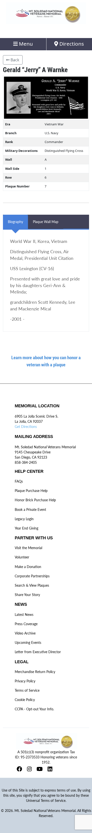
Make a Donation (28, 567)
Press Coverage (26, 624)
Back (14, 60)
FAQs (19, 481)
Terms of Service (27, 690)
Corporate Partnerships (32, 576)
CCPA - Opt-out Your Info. (34, 709)
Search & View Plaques (32, 585)
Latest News (24, 614)
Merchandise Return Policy (35, 672)
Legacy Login (24, 519)
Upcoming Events (28, 642)
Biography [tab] (15, 222)
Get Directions (26, 426)
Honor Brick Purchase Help (35, 500)
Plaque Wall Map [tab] (45, 222)
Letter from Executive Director (38, 652)
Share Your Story (27, 595)
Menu (25, 43)
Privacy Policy (25, 681)
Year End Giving (26, 528)
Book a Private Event (30, 509)
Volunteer (22, 557)
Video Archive (25, 633)
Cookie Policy (25, 700)
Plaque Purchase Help (31, 491)
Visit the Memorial (28, 548)
